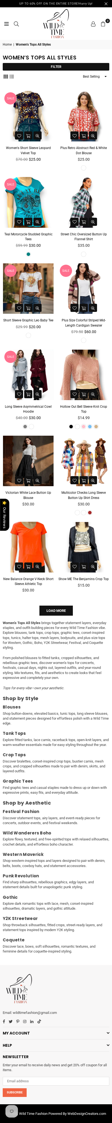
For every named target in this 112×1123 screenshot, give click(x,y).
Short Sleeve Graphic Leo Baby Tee (28, 320)
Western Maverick (23, 854)
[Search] (16, 24)
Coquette (13, 940)
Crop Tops (14, 755)
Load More (56, 611)
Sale (10, 98)
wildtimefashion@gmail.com (35, 1013)
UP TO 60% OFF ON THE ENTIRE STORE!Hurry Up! (56, 3)
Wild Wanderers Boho (27, 833)
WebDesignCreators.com (86, 1114)
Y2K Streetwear (20, 918)
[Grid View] (6, 76)
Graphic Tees (18, 781)
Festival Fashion (21, 811)
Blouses (12, 707)
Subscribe (15, 1092)
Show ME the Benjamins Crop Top (83, 579)
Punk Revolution (21, 876)
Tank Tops (14, 733)
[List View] (12, 76)
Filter (56, 67)
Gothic (10, 897)
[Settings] (93, 24)
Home (7, 44)
